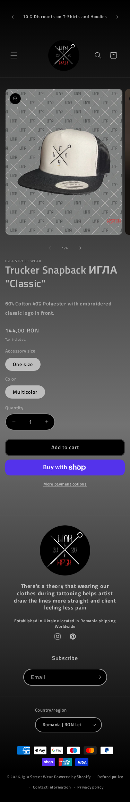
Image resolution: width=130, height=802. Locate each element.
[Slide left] (50, 248)
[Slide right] (80, 248)
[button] (13, 55)
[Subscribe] (98, 677)
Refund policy (110, 776)
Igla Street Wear (37, 776)
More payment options (65, 484)
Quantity (14, 407)
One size (23, 364)
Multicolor (25, 391)
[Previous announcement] (12, 17)
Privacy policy (90, 787)
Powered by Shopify (72, 776)
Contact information (52, 787)
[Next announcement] (117, 17)
